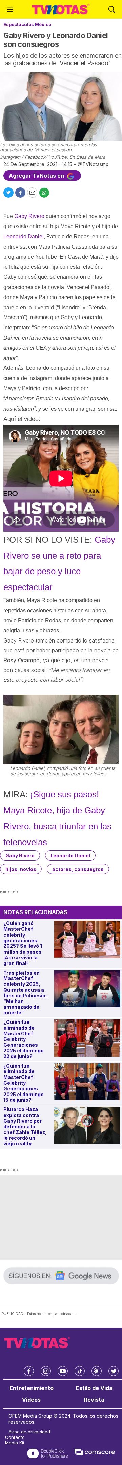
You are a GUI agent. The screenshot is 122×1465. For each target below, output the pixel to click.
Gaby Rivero (20, 855)
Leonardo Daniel (70, 855)
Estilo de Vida (94, 1388)
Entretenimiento (31, 1388)
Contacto (15, 1437)
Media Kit (14, 1442)
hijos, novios (20, 869)
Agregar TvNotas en (37, 175)
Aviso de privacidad (29, 1431)
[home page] (60, 9)
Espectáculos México (27, 24)
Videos (31, 1400)
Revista (94, 1400)
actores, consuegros (78, 869)
